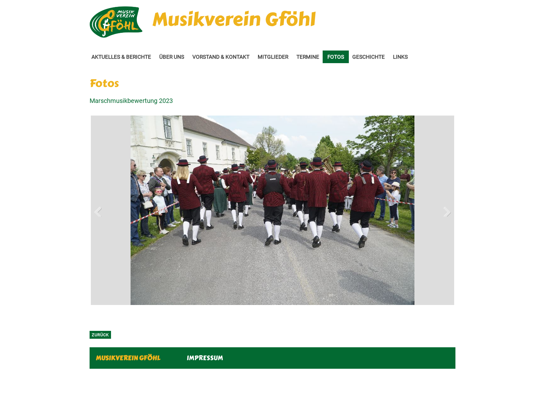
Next (444, 210)
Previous (100, 210)
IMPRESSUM (205, 358)
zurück (100, 334)
